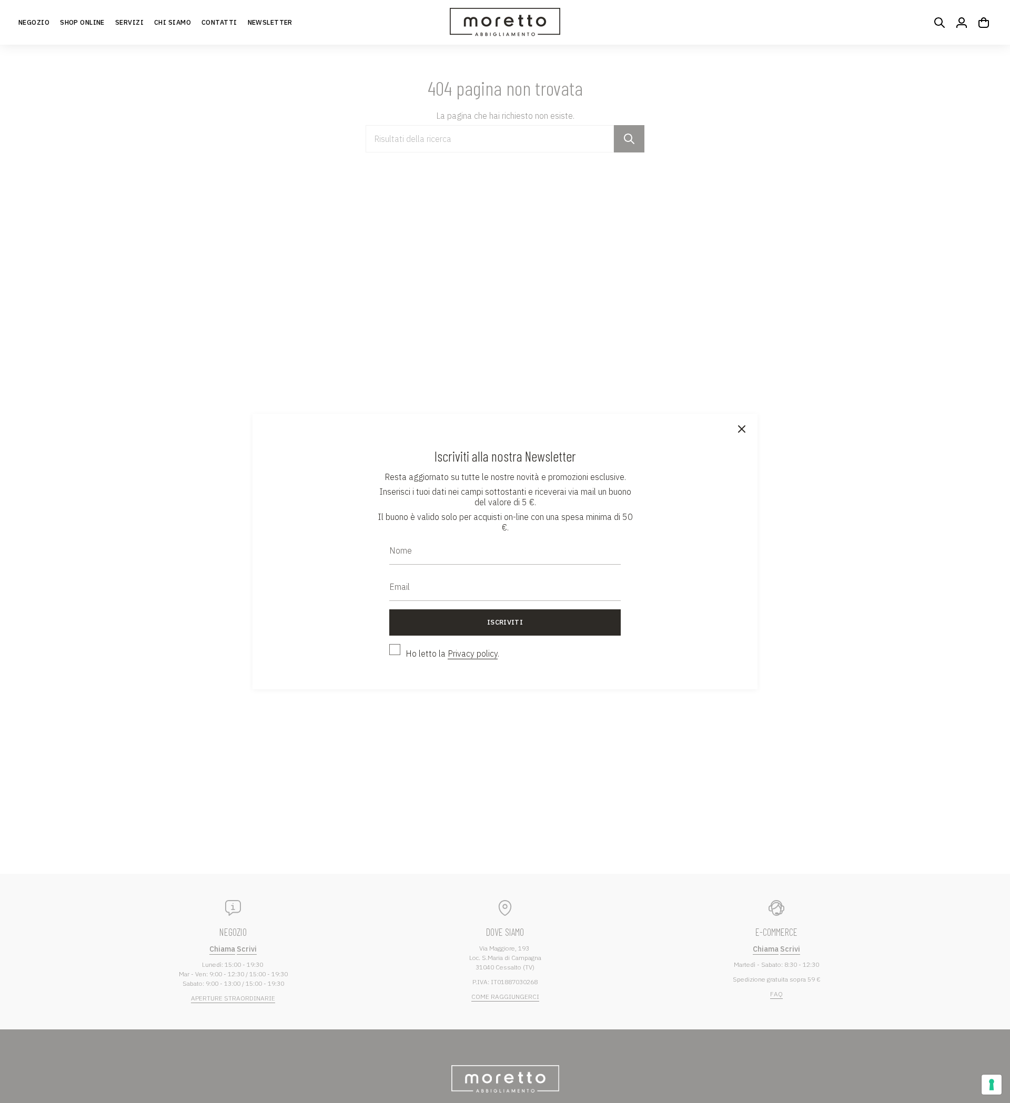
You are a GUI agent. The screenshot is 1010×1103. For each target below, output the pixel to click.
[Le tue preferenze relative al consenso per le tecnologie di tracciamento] (992, 1085)
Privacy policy (473, 653)
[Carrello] (984, 22)
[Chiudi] (741, 429)
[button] (82, 22)
